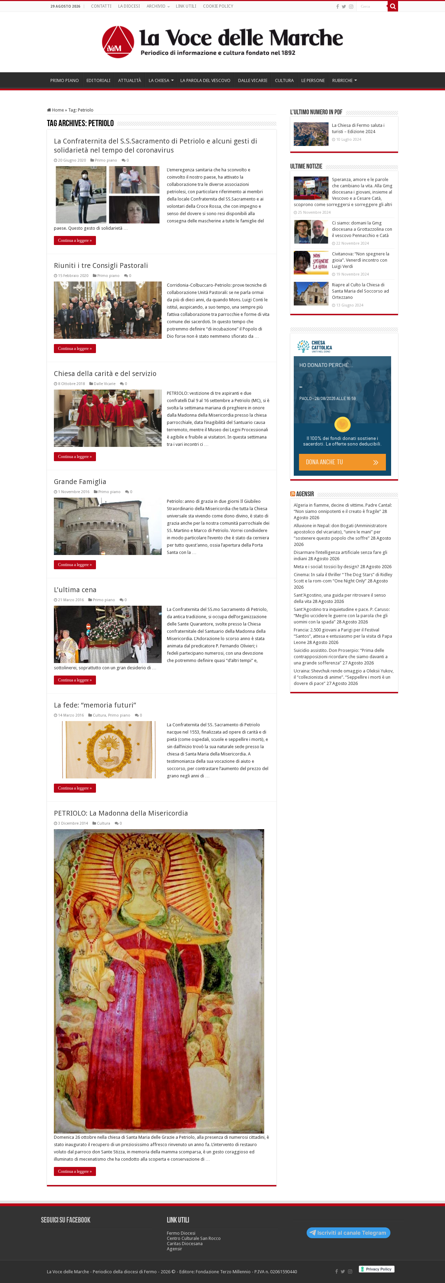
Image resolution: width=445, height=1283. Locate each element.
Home (57, 110)
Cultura (99, 715)
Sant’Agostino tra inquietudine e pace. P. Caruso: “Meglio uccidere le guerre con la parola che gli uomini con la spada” (342, 615)
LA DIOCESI (129, 6)
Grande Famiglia (80, 481)
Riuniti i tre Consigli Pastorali (101, 265)
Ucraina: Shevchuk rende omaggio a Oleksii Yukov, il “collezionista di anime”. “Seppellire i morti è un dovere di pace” (344, 677)
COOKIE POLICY (218, 6)
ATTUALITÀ (129, 80)
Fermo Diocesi (181, 1233)
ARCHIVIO (156, 6)
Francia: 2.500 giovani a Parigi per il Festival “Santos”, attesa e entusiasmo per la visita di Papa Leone (343, 636)
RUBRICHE (342, 80)
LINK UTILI (186, 6)
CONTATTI (101, 6)
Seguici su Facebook (65, 1221)
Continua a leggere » (75, 240)
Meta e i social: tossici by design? (326, 566)
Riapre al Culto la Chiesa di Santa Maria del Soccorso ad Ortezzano (360, 291)
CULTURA (284, 80)
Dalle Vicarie (104, 384)
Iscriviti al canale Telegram (351, 1232)
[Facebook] (337, 6)
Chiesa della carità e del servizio (105, 373)
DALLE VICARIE (252, 80)
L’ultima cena (75, 590)
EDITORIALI (99, 80)
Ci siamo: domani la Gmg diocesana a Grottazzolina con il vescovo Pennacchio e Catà (362, 229)
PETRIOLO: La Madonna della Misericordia (121, 813)
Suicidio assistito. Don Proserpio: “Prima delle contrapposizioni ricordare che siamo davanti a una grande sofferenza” (341, 656)
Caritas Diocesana (185, 1243)
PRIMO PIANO (64, 80)
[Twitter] (344, 6)
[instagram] (351, 6)
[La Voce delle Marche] (222, 42)
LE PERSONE (313, 80)
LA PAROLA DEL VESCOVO (205, 80)
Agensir (305, 494)
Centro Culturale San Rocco (194, 1238)
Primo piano (106, 160)
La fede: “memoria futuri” (95, 705)
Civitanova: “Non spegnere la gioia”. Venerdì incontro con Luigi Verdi (360, 260)
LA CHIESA (159, 80)
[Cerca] (393, 6)
